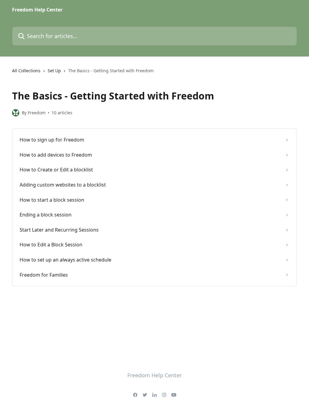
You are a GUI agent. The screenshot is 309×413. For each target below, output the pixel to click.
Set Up (54, 70)
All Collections (26, 70)
